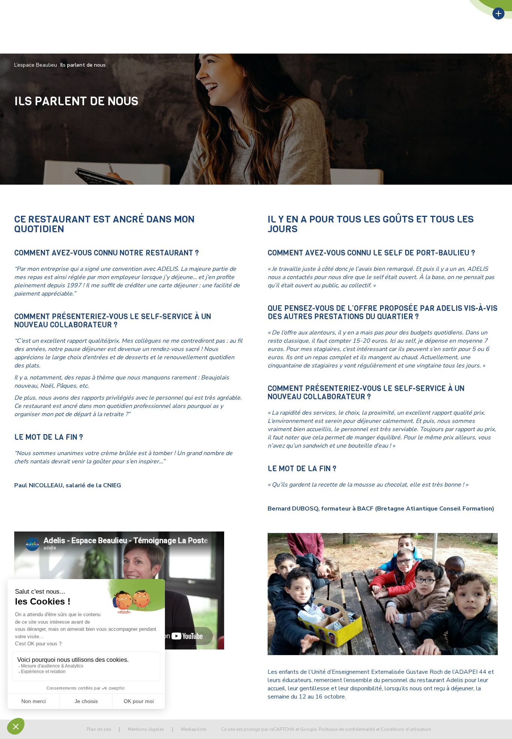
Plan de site (99, 729)
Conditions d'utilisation (406, 729)
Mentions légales (146, 729)
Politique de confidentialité (347, 729)
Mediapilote (193, 729)
